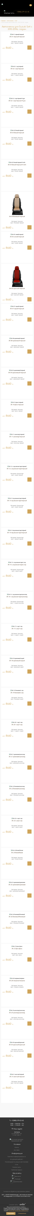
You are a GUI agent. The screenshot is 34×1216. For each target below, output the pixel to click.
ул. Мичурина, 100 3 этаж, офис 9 (17, 1134)
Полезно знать (16, 1167)
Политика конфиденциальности (17, 1156)
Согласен (11, 1213)
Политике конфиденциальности (18, 1210)
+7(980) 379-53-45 (23, 12)
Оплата (17, 1147)
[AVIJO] (22, 1204)
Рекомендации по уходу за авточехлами (16, 1162)
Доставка (16, 1150)
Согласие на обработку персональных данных (16, 1191)
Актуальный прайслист (16, 1159)
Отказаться (22, 1213)
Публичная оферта (16, 1170)
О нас (16, 1164)
